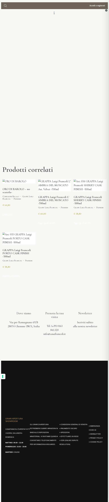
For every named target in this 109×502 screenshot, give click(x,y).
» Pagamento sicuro (68, 428)
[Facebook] (44, 344)
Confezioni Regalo (11, 196)
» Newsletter (95, 434)
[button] (3, 12)
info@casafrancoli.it (54, 334)
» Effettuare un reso (68, 436)
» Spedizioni (64, 432)
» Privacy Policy (96, 438)
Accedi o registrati (97, 6)
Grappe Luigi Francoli (47, 207)
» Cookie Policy (95, 442)
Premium (17, 199)
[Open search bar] (5, 5)
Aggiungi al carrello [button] (46, 223)
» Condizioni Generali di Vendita (73, 424)
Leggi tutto (7, 214)
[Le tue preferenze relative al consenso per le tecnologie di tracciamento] (2, 376)
